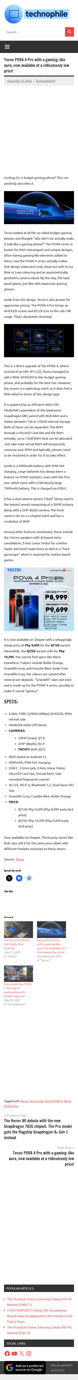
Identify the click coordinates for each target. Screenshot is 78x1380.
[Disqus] (39, 1227)
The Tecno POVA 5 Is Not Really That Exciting (17, 944)
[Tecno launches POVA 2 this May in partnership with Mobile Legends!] (18, 973)
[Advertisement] (39, 126)
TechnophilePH (45, 81)
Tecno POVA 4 (53, 1101)
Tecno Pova (36, 1101)
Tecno (19, 859)
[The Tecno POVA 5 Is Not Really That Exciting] (18, 929)
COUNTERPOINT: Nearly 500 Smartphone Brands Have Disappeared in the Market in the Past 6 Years (40, 1315)
